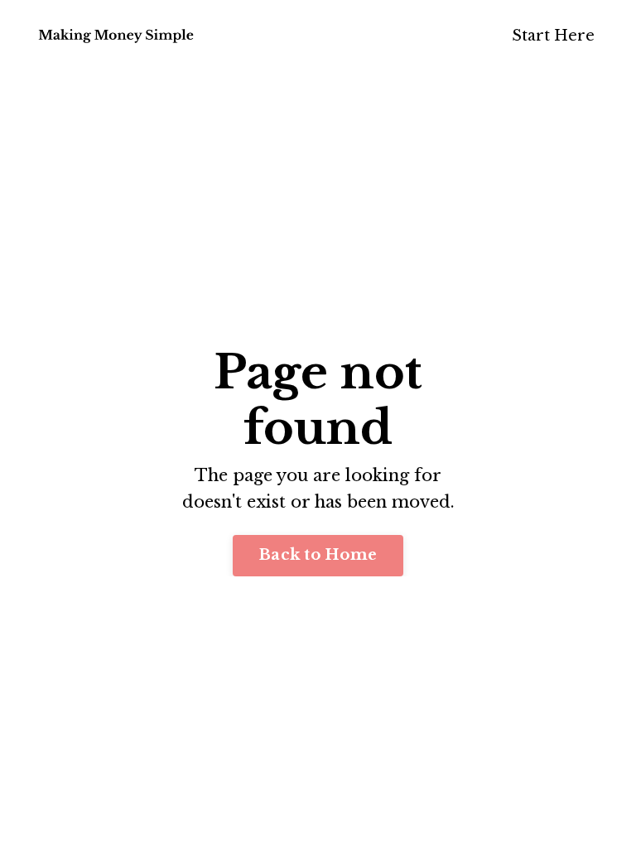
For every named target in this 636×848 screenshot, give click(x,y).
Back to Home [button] (318, 555)
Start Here (553, 35)
